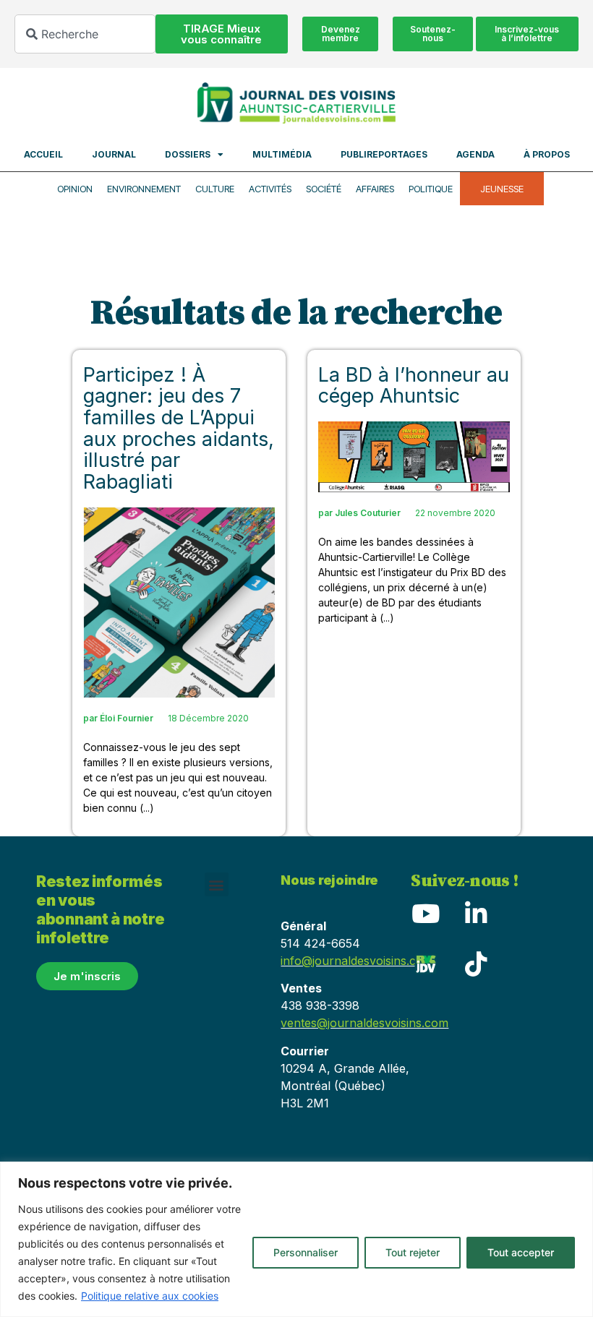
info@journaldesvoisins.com (357, 960)
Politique (431, 188)
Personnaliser (305, 1252)
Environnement (144, 188)
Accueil (43, 154)
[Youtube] (425, 913)
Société (323, 188)
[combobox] (84, 33)
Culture (214, 188)
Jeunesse (502, 188)
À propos (547, 154)
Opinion (75, 188)
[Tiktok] (476, 963)
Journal (114, 154)
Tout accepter (520, 1252)
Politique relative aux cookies (149, 1296)
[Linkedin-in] (476, 913)
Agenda (475, 154)
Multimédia (282, 154)
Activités (270, 188)
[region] (296, 1239)
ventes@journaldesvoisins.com (364, 1023)
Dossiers (187, 154)
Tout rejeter (412, 1252)
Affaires (375, 188)
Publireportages (384, 154)
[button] (217, 884)
